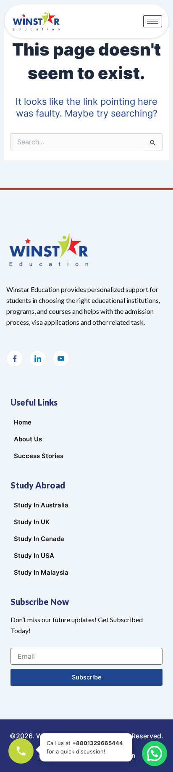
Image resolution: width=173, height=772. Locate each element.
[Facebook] (14, 358)
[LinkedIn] (37, 358)
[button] (154, 753)
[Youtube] (60, 358)
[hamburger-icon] (152, 21)
